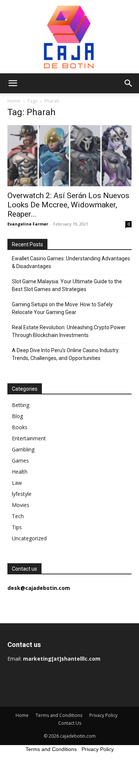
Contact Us (69, 723)
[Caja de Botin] (69, 36)
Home (13, 101)
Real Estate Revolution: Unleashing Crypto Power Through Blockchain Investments (69, 331)
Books (19, 427)
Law (17, 482)
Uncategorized (29, 538)
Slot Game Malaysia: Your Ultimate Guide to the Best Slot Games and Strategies (67, 285)
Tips (17, 527)
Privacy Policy (103, 715)
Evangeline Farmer (27, 224)
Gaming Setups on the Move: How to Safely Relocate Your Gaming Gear (62, 308)
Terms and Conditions (59, 715)
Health (19, 471)
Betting (20, 404)
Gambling (23, 449)
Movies (20, 504)
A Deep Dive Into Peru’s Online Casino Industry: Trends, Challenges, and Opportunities (66, 354)
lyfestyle (22, 493)
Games (20, 460)
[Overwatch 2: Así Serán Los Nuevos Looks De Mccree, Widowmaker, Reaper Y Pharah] (69, 155)
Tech (18, 516)
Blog (17, 416)
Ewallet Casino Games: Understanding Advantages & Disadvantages (71, 262)
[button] (12, 83)
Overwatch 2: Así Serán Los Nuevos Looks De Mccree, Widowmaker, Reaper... (68, 204)
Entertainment (29, 438)
